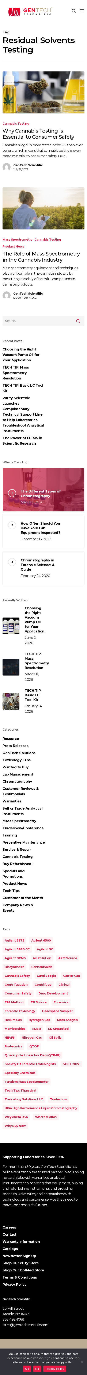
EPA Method (14, 1002)
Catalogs (10, 1249)
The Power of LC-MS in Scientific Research (22, 440)
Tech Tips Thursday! (20, 1090)
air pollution (42, 958)
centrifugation (16, 984)
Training (10, 835)
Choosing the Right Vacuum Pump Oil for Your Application (21, 354)
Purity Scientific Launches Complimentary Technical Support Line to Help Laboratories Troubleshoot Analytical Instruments (23, 414)
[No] (82, 1362)
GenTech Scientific (28, 165)
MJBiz (36, 1029)
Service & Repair (17, 850)
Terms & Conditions (20, 1277)
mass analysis (67, 1020)
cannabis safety (17, 976)
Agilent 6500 (41, 940)
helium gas (13, 1020)
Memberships (15, 1029)
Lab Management (18, 774)
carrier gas (71, 976)
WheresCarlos (46, 1117)
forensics (61, 1002)
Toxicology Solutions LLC (24, 1099)
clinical (63, 984)
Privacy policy (54, 1368)
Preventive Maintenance (24, 842)
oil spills (55, 1037)
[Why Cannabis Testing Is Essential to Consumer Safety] (43, 92)
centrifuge (43, 984)
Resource (11, 739)
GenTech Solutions (19, 753)
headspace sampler (57, 1011)
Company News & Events (18, 908)
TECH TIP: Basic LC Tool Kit (23, 388)
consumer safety (18, 993)
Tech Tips (11, 891)
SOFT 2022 (71, 1064)
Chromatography (17, 782)
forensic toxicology (20, 1011)
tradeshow (58, 1099)
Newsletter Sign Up (19, 1256)
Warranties (12, 801)
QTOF (34, 1046)
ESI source (38, 1002)
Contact (9, 1235)
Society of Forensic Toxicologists (30, 1064)
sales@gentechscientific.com (25, 1325)
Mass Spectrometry (17, 239)
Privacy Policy (14, 1285)
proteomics (13, 1046)
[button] (82, 11)
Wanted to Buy (16, 767)
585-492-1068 (13, 1319)
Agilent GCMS (15, 958)
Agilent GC (45, 949)
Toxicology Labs (17, 760)
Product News (13, 246)
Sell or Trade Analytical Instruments (22, 811)
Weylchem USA (16, 1117)
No (37, 1368)
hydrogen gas (39, 1020)
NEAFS (10, 1037)
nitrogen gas (32, 1037)
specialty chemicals (20, 1073)
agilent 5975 (14, 940)
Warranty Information (21, 1242)
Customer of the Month (23, 898)
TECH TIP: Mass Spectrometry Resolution (16, 372)
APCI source (67, 958)
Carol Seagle (46, 976)
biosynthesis (14, 967)
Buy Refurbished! (17, 864)
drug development (53, 993)
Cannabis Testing (16, 123)
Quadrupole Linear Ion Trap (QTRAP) (32, 1055)
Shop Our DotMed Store (23, 1270)
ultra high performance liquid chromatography (41, 1108)
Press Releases (15, 746)
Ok (27, 1368)
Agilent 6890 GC (17, 949)
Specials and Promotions (13, 873)
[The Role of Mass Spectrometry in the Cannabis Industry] (43, 208)
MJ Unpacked (58, 1029)
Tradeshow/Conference (23, 828)
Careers (9, 1227)
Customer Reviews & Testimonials (20, 791)
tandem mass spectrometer (26, 1082)
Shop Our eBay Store (21, 1263)
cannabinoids (41, 967)
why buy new (15, 1126)
